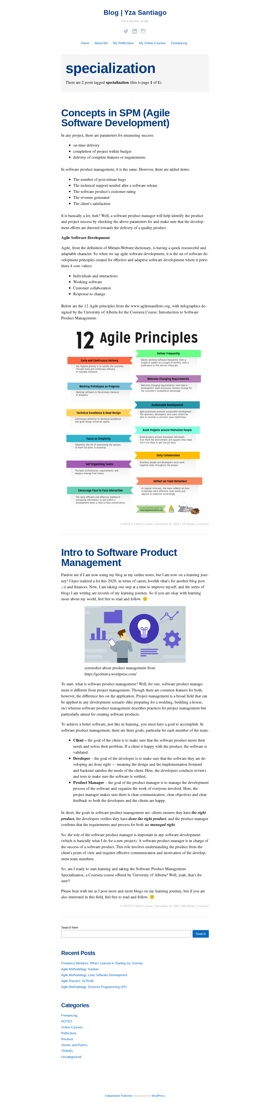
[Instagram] (143, 30)
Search (201, 934)
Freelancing (179, 43)
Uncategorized (71, 1057)
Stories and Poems (74, 1045)
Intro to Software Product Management (119, 557)
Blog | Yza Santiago (135, 12)
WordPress (158, 1095)
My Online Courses (152, 43)
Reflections (69, 1033)
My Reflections (123, 43)
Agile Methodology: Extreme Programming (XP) (94, 987)
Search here (69, 927)
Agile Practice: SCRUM (77, 981)
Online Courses (143, 524)
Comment (203, 524)
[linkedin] (134, 30)
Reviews (67, 1039)
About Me (101, 43)
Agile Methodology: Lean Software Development (94, 975)
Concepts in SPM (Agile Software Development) (115, 118)
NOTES (128, 524)
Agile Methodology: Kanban (80, 969)
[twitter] (126, 30)
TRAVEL (67, 1051)
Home (85, 43)
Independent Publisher (118, 1095)
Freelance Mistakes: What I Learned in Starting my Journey (102, 963)
